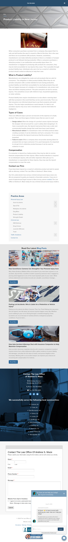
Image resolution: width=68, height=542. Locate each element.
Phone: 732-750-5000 (35, 387)
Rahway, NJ (34, 425)
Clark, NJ (35, 407)
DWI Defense (17, 223)
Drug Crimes (17, 226)
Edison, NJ (35, 413)
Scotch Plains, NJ (35, 431)
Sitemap (24, 525)
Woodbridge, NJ (35, 434)
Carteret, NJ (35, 404)
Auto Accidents (18, 202)
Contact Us (14, 238)
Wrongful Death (18, 217)
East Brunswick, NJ (35, 410)
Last (16, 464)
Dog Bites (16, 211)
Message (11, 480)
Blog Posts (42, 248)
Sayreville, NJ (35, 428)
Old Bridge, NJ (34, 419)
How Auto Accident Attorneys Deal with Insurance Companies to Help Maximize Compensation (34, 345)
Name (10, 459)
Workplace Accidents (19, 209)
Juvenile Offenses (18, 229)
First (9, 464)
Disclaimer (18, 525)
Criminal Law (15, 220)
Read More (13, 282)
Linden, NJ (35, 416)
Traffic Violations (16, 235)
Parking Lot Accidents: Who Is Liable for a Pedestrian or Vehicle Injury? (32, 305)
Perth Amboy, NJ (35, 422)
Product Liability (18, 214)
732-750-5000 (31, 3)
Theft (14, 232)
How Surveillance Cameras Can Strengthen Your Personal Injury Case (34, 269)
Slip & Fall (16, 206)
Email (10, 467)
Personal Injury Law (17, 199)
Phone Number (13, 474)
